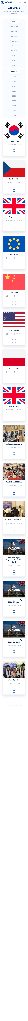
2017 (14, 111)
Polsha (14, 46)
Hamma (14, 21)
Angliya (14, 31)
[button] (21, 2)
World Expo (14, 41)
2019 (14, 101)
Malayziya (14, 26)
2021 (14, 91)
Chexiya (14, 60)
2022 (14, 86)
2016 (14, 115)
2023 (14, 81)
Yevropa (14, 36)
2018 (14, 106)
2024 (14, 76)
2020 (14, 96)
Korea (14, 65)
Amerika (14, 51)
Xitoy (14, 56)
